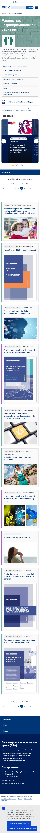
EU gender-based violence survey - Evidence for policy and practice (18, 148)
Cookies (20, 799)
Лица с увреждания (10, 75)
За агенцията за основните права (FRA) (17, 753)
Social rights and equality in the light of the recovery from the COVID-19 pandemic (19, 576)
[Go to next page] (18, 191)
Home (3, 13)
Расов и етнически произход (13, 79)
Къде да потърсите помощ (12, 758)
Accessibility (4, 800)
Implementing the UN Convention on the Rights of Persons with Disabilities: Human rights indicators (19, 211)
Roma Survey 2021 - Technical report (20, 250)
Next (36, 141)
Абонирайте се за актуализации (14, 761)
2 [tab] (17, 165)
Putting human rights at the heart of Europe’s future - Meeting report (19, 351)
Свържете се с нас (7, 780)
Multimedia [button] (7, 719)
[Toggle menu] (36, 7)
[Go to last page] (21, 191)
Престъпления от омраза (12, 70)
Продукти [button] (6, 172)
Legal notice (13, 799)
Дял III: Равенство (7, 108)
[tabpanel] (20, 141)
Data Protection (28, 799)
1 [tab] (13, 165)
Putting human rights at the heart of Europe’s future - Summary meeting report (19, 498)
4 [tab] (26, 165)
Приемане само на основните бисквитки (22, 828)
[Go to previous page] (6, 188)
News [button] (5, 725)
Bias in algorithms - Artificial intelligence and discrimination (17, 312)
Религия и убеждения (10, 84)
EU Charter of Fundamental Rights (20, 102)
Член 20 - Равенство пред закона (24, 108)
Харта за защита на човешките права (16, 756)
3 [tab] (22, 165)
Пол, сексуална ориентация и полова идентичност (16, 94)
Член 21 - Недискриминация (23, 110)
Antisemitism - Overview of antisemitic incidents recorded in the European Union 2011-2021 (19, 416)
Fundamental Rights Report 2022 (18, 537)
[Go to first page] (3, 188)
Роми (5, 88)
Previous (3, 141)
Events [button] (5, 731)
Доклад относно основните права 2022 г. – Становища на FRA (19, 641)
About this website (5, 799)
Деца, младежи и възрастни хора (15, 66)
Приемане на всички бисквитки (18, 823)
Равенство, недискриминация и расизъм (17, 13)
